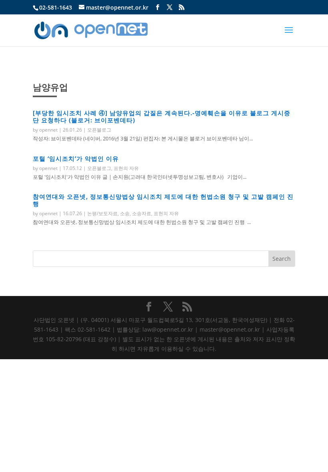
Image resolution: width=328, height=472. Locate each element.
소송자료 (141, 213)
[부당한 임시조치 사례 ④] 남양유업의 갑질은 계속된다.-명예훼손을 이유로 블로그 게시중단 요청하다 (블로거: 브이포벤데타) (161, 116)
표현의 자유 (126, 168)
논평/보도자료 (102, 213)
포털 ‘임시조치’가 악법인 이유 (76, 158)
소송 (125, 213)
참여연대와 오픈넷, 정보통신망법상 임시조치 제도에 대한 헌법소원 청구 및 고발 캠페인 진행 (163, 200)
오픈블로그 (99, 129)
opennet (48, 129)
